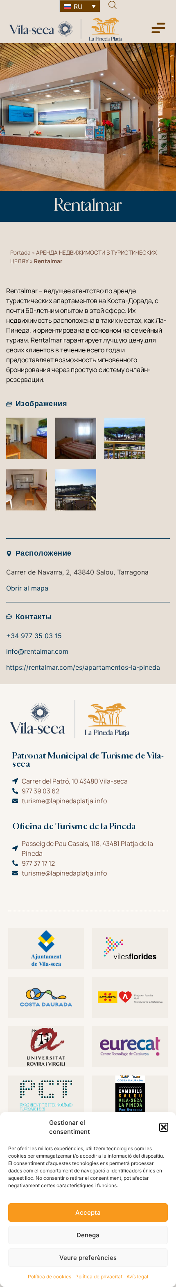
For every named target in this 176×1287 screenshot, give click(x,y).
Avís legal (137, 1276)
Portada (20, 252)
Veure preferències (88, 1258)
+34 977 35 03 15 (34, 636)
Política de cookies (49, 1276)
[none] (79, 6)
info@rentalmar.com (37, 651)
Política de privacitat (98, 1276)
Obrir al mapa (27, 588)
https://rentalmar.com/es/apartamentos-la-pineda (83, 667)
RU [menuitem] (78, 6)
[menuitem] (79, 6)
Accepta (88, 1212)
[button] (164, 1127)
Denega (88, 1235)
